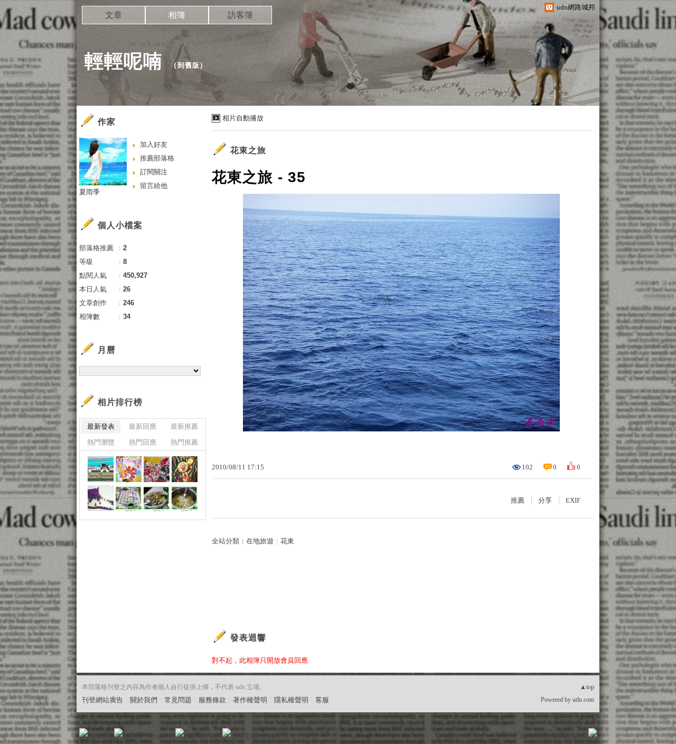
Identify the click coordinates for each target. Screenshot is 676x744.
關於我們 (143, 700)
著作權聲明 (250, 700)
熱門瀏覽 (101, 442)
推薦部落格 (157, 158)
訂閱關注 (153, 172)
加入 (545, 736)
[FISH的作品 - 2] (185, 469)
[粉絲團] (83, 732)
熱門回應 (142, 442)
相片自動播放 (243, 118)
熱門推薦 (184, 442)
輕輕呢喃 (123, 61)
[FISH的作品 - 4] (129, 469)
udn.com (583, 699)
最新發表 (101, 426)
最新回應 (142, 426)
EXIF (573, 500)
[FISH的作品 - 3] (157, 469)
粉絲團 (100, 736)
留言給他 (153, 186)
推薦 (517, 500)
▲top (587, 687)
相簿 (176, 15)
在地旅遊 (260, 541)
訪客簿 (240, 15)
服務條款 (212, 700)
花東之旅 (248, 150)
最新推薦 (184, 426)
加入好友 (153, 144)
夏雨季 (89, 192)
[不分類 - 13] (129, 498)
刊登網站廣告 (102, 700)
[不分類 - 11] (185, 498)
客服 (322, 700)
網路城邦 (571, 736)
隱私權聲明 (291, 700)
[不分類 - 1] (101, 469)
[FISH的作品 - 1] (101, 498)
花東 (287, 541)
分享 (545, 500)
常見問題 (178, 700)
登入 (526, 736)
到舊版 (188, 65)
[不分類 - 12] (157, 498)
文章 (113, 15)
